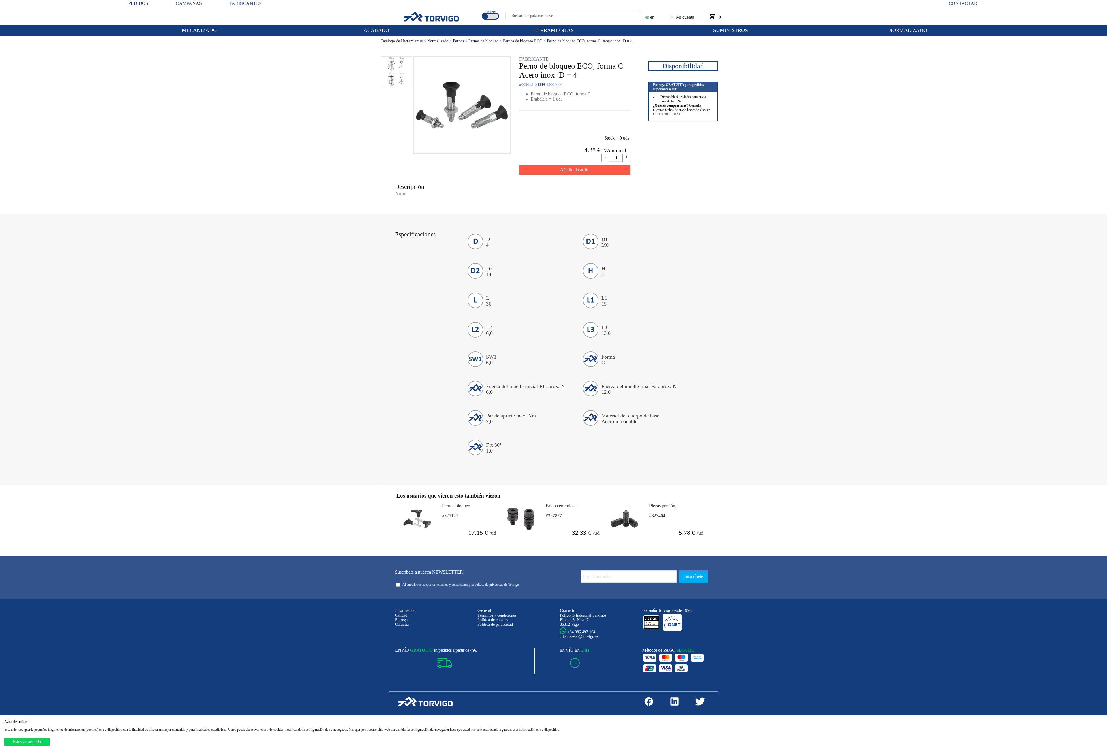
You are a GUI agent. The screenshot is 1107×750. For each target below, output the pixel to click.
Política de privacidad (495, 624)
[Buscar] (630, 17)
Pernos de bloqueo (485, 41)
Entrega (401, 620)
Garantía (402, 624)
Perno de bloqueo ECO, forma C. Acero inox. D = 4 (589, 41)
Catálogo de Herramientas (404, 41)
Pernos (460, 41)
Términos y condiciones (496, 615)
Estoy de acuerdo (27, 742)
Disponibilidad (683, 66)
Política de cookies (492, 620)
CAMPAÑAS (189, 3)
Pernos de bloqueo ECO (525, 41)
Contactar (963, 3)
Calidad (401, 615)
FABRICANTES (245, 3)
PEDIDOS (138, 3)
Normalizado (440, 41)
